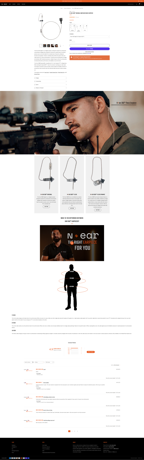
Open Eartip (47, 72)
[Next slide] (65, 27)
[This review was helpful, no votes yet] (116, 378)
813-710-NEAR (111, 446)
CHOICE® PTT (14, 447)
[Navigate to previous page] (67, 431)
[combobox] (39, 362)
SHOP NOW (46, 206)
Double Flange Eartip (53, 72)
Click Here (100, 58)
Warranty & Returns (46, 447)
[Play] (72, 243)
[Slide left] (38, 45)
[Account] (136, 4)
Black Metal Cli (61, 72)
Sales (43, 450)
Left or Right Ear (72, 34)
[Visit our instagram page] (140, 1)
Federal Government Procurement (48, 452)
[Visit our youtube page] (142, 1)
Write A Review (91, 351)
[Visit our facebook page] (139, 1)
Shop (10, 4)
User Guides (44, 445)
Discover (14, 4)
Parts (13, 452)
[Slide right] (63, 45)
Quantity (71, 40)
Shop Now (98, 210)
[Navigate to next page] (77, 431)
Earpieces (13, 445)
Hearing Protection (15, 450)
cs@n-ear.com (116, 448)
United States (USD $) (131, 4)
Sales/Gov (23, 4)
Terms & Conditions (46, 448)
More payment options (89, 51)
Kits (12, 448)
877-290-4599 (113, 445)
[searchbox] (28, 362)
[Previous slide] (36, 27)
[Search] (141, 4)
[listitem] (72, 1)
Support (18, 4)
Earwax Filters (37, 74)
